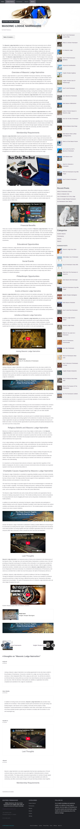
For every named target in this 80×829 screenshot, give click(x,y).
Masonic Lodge (11, 367)
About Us (60, 825)
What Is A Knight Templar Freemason (66, 199)
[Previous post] (2, 645)
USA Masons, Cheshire (23, 605)
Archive (30, 813)
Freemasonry (19, 1)
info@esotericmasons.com (9, 809)
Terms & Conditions (34, 825)
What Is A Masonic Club (63, 194)
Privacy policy (46, 825)
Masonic (26, 1)
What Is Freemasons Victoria (64, 191)
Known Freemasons (15, 645)
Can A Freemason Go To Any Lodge (66, 196)
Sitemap (30, 816)
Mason (18, 397)
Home (2, 1)
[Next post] (53, 645)
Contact (40, 825)
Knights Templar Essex (39, 645)
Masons (32, 1)
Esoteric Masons (10, 1)
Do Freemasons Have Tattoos (64, 201)
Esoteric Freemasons (7, 29)
